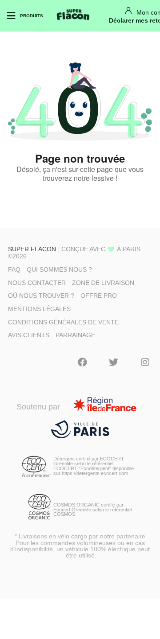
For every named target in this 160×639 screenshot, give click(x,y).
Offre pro (98, 295)
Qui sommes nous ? (59, 269)
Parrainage (75, 335)
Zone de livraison (103, 282)
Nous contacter (37, 282)
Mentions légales (39, 308)
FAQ (14, 269)
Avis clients (28, 335)
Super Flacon (32, 249)
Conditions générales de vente (63, 322)
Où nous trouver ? (41, 295)
